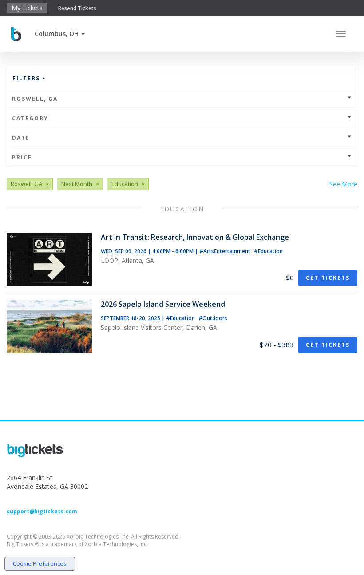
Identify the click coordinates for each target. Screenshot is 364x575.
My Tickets (27, 8)
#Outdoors (212, 318)
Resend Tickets (77, 8)
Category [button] (30, 118)
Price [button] (22, 157)
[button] (60, 33)
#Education (268, 251)
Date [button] (21, 138)
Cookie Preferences (40, 563)
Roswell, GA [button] (35, 99)
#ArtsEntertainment (225, 251)
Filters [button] (27, 78)
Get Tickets (328, 278)
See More (343, 184)
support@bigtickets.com (42, 511)
